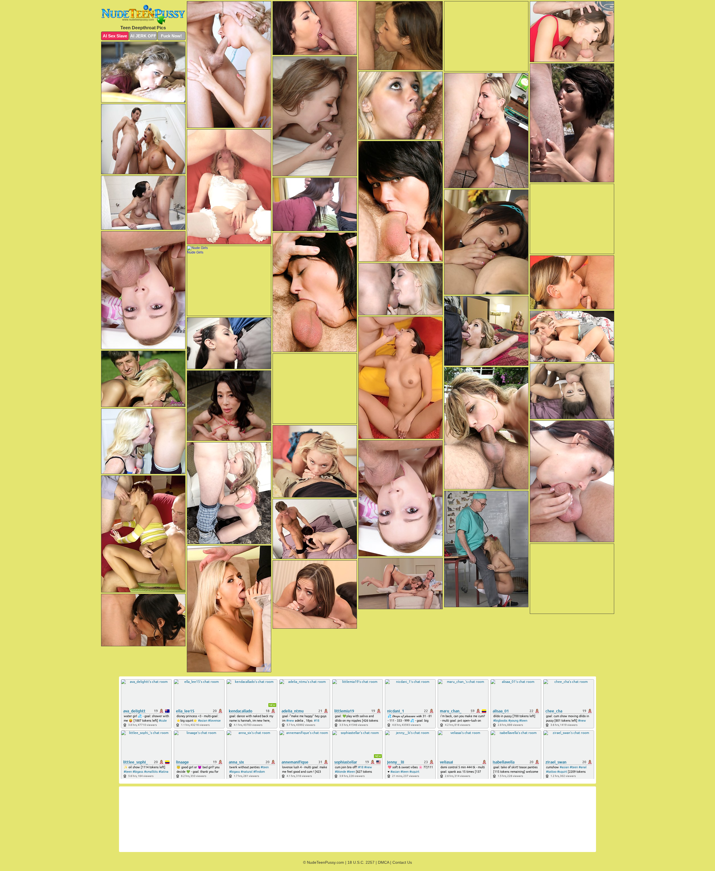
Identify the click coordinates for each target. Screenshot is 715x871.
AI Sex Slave (115, 36)
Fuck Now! (171, 36)
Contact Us (402, 862)
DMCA (383, 862)
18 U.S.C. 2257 (361, 862)
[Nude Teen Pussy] (143, 14)
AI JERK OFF (143, 36)
